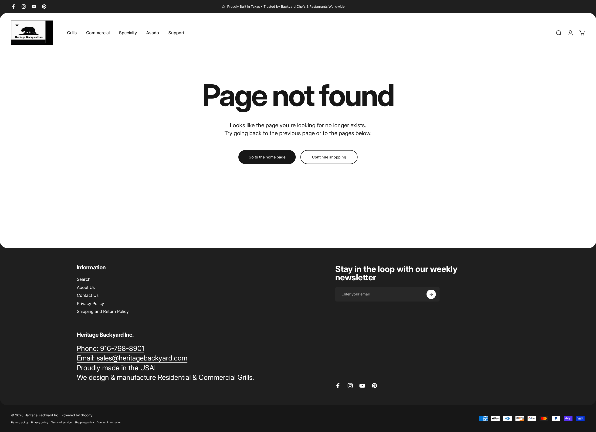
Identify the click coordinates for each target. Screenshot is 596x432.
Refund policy (19, 422)
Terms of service (61, 422)
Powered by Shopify (76, 415)
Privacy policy (39, 422)
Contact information (109, 422)
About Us (86, 287)
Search (83, 279)
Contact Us (87, 295)
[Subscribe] (431, 294)
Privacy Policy (90, 303)
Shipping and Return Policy (103, 311)
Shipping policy (84, 422)
